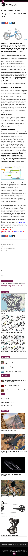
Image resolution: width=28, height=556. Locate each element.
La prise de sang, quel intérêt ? (12, 385)
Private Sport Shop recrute (7, 402)
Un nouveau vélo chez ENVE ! (8, 497)
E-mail (3, 270)
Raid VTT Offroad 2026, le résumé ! (13, 371)
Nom (2, 266)
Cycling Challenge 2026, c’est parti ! (13, 367)
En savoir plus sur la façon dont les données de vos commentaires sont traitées (13, 285)
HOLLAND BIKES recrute (6, 406)
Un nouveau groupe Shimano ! (8, 516)
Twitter (2, 232)
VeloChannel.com (16, 544)
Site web (3, 275)
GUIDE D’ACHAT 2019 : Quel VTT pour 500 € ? (12, 332)
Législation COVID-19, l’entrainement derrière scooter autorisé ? (15, 381)
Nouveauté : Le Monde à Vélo (8, 430)
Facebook (15, 231)
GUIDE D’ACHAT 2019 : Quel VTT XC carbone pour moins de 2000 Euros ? (13, 352)
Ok (14, 553)
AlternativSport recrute (7, 398)
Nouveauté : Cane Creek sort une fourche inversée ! (11, 474)
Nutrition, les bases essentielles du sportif (15, 390)
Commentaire (4, 250)
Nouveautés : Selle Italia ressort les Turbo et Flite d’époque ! (14, 452)
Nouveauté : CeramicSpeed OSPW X (10, 535)
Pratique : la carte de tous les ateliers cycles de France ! (13, 312)
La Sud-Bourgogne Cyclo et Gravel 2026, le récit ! (15, 362)
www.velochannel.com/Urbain (18, 229)
